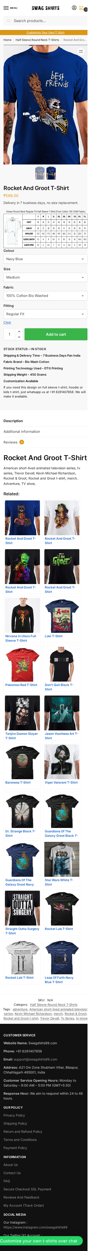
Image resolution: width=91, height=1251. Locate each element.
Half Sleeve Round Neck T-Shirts (37, 40)
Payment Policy (15, 1148)
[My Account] (74, 8)
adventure (20, 1009)
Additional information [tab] (22, 431)
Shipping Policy (15, 1123)
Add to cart (56, 334)
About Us (11, 1165)
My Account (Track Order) (24, 1205)
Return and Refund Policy (23, 1131)
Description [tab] (13, 421)
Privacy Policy (14, 1115)
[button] (82, 8)
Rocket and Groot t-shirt (21, 1018)
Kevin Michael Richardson (33, 1013)
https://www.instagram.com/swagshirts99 (35, 1227)
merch (58, 1013)
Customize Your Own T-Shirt (45, 32)
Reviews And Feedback (21, 1197)
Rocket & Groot (75, 1013)
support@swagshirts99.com (35, 1059)
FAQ (7, 1181)
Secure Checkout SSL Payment (27, 1189)
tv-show (82, 1018)
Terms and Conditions (20, 1140)
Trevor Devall (49, 1018)
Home (7, 40)
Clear (7, 322)
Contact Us (12, 1173)
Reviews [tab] (13, 442)
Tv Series (67, 1018)
